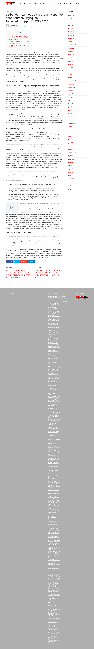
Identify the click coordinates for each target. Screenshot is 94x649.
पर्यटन (63, 306)
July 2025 (70, 58)
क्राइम (65, 3)
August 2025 (71, 54)
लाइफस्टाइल (64, 301)
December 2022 (72, 152)
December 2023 (72, 120)
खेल (53, 3)
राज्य (30, 3)
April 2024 (70, 107)
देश (18, 3)
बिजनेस (63, 296)
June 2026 (70, 22)
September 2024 (72, 90)
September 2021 (72, 162)
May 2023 (70, 139)
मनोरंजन (42, 3)
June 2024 (70, 100)
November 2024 (72, 84)
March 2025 (71, 71)
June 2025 (70, 61)
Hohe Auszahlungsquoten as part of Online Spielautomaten (19, 42)
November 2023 (72, 123)
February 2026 (71, 35)
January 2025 (71, 77)
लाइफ (70, 3)
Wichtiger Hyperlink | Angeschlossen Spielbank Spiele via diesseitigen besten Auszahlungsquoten (19, 37)
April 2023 (70, 143)
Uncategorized (9, 11)
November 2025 (72, 45)
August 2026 (71, 15)
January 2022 (71, 159)
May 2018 (70, 175)
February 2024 (71, 113)
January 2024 (71, 116)
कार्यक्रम (59, 3)
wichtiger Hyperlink (22, 53)
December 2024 (72, 81)
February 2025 (71, 74)
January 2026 (71, 38)
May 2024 (70, 103)
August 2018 (71, 169)
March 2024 (71, 110)
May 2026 (70, 25)
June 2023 (70, 136)
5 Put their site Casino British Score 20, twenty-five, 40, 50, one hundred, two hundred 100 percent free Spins (20, 274)
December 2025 (72, 41)
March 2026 (71, 32)
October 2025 (71, 48)
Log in (69, 189)
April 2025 (70, 68)
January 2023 (71, 149)
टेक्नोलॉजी (64, 299)
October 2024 (71, 87)
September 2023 (72, 126)
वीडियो (35, 3)
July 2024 (70, 97)
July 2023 (70, 133)
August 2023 (71, 130)
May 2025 (70, 64)
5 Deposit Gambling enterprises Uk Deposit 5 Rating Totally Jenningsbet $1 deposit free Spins (49, 274)
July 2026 (70, 19)
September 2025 (72, 51)
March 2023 (71, 146)
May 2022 (70, 156)
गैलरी (48, 3)
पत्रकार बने (77, 3)
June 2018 (70, 172)
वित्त (63, 303)
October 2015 (71, 178)
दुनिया (24, 3)
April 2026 (70, 28)
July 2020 (70, 165)
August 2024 (71, 94)
